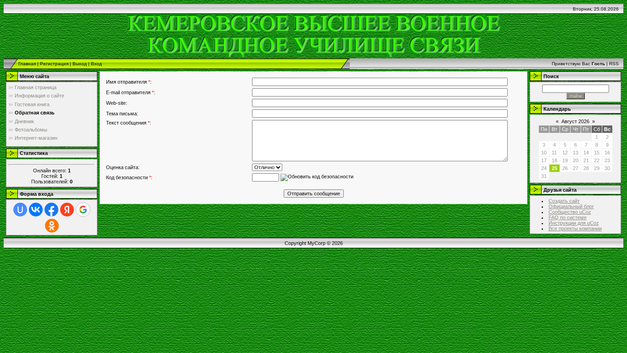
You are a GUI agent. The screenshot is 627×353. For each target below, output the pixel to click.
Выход (80, 63)
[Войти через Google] (83, 209)
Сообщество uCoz (570, 212)
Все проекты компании (575, 228)
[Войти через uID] (20, 209)
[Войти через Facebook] (51, 209)
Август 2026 (575, 121)
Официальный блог (571, 206)
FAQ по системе (568, 217)
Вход (96, 63)
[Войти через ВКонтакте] (36, 209)
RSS (614, 63)
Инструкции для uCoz (574, 223)
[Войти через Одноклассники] (52, 226)
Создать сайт (564, 201)
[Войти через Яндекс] (67, 209)
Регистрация (54, 63)
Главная (27, 63)
